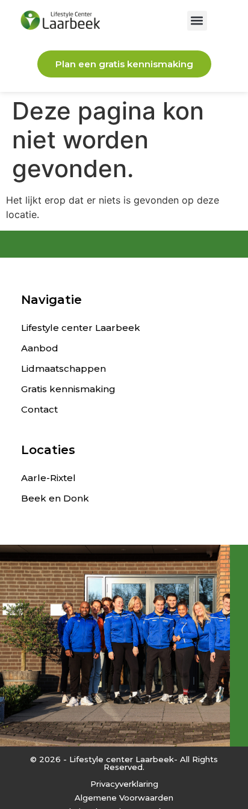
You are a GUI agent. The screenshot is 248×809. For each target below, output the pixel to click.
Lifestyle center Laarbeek (80, 327)
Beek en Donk (55, 498)
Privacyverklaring (124, 784)
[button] (197, 21)
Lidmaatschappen (63, 368)
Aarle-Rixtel (48, 477)
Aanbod (39, 348)
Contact (39, 409)
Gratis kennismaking (68, 389)
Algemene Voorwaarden (124, 797)
